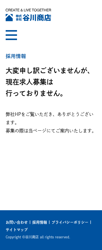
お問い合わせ (17, 222)
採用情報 (39, 222)
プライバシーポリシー (70, 222)
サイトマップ (17, 230)
